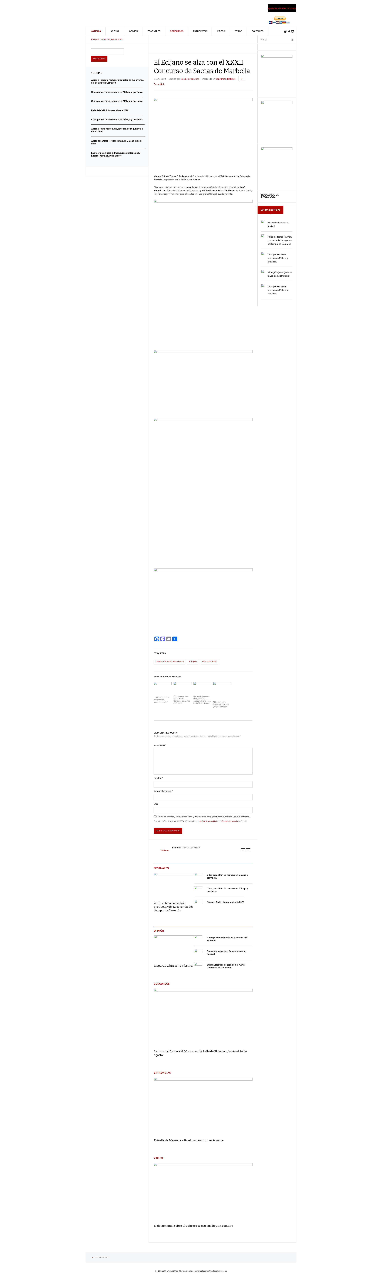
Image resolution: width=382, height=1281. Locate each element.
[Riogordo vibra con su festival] (174, 947)
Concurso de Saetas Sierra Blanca (170, 662)
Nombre (158, 778)
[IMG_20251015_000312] (276, 57)
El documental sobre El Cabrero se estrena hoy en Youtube (193, 1225)
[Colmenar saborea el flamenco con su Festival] (198, 953)
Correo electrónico (163, 791)
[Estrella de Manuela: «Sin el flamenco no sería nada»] (203, 1107)
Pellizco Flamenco (190, 79)
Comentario (160, 745)
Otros (238, 31)
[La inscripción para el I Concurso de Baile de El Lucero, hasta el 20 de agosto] (203, 1018)
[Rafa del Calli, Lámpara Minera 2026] (198, 904)
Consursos (220, 79)
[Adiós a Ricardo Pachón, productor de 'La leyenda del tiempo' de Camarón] (174, 885)
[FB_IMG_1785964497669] (276, 103)
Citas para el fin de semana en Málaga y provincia (278, 258)
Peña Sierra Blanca (209, 662)
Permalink (159, 84)
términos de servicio (229, 821)
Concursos (176, 31)
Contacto (258, 31)
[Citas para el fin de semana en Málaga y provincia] (198, 877)
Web (156, 804)
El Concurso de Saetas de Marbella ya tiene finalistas (221, 704)
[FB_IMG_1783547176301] (276, 149)
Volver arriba (101, 1258)
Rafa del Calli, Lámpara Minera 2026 (225, 902)
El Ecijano (193, 662)
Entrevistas (200, 31)
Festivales (154, 31)
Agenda (114, 31)
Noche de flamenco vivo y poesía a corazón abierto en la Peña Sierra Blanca (202, 699)
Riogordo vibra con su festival (186, 847)
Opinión (133, 31)
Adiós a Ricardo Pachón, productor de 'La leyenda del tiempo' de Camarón (173, 906)
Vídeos (221, 31)
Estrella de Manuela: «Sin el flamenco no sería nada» (189, 1140)
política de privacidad (208, 821)
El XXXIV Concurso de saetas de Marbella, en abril (162, 699)
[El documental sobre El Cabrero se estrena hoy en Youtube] (203, 1192)
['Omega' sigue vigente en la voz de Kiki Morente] (198, 939)
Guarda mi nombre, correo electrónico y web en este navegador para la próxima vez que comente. (203, 816)
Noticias (96, 31)
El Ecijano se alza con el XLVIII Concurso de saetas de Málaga (182, 699)
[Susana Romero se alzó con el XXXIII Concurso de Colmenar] (198, 967)
